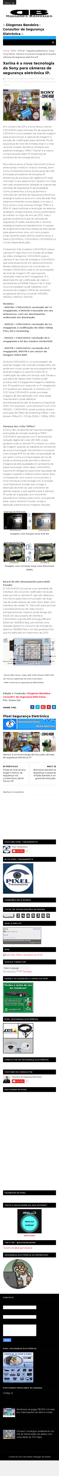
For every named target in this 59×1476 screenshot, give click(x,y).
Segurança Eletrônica (37, 50)
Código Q (8, 1393)
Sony (51, 50)
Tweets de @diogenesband (17, 1248)
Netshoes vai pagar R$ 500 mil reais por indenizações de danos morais (36, 1411)
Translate (27, 971)
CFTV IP (21, 50)
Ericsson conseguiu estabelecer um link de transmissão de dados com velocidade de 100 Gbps (35, 1434)
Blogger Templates (42, 1457)
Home (6, 50)
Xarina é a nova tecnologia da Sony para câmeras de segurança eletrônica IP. (28, 756)
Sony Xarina (9, 54)
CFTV (13, 50)
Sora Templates (25, 1457)
